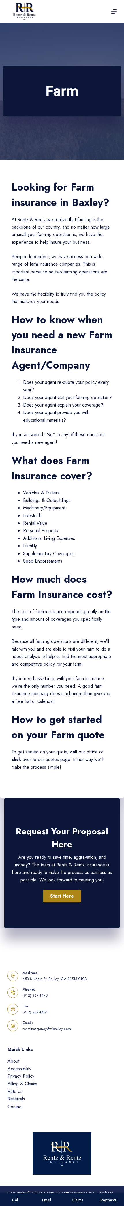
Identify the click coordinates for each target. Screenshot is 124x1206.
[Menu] (114, 11)
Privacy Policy (20, 1076)
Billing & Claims (22, 1083)
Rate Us (14, 1091)
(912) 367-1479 (35, 995)
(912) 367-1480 (35, 1012)
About (13, 1061)
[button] (62, 896)
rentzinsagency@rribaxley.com (46, 1028)
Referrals (16, 1099)
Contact (14, 1106)
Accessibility (19, 1068)
